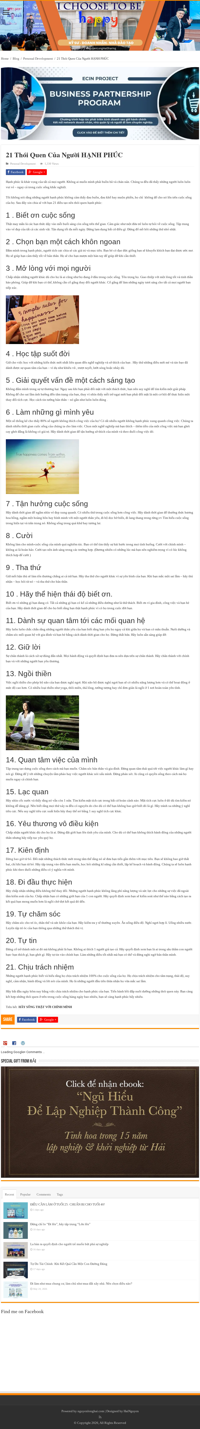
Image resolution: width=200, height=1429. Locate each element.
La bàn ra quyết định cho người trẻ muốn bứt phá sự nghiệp (69, 1244)
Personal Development (38, 58)
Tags (60, 1194)
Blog (16, 58)
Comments (44, 1194)
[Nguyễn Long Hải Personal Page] (100, 26)
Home (5, 58)
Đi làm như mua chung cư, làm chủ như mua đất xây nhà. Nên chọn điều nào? (81, 1283)
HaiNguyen (131, 1411)
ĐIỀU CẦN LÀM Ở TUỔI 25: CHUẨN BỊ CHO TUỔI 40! (67, 1204)
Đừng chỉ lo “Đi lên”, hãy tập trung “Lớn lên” (60, 1224)
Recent (9, 1194)
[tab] (6, 1043)
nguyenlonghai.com (91, 1411)
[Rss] (100, 1417)
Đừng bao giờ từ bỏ (18, 859)
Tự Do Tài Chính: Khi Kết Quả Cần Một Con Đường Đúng (68, 1264)
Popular (25, 1194)
